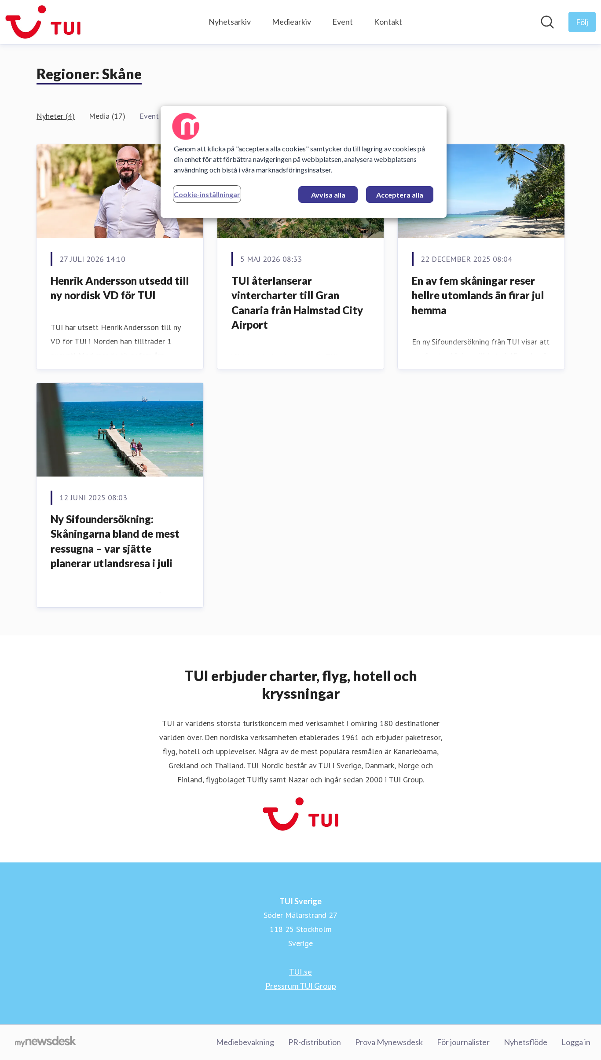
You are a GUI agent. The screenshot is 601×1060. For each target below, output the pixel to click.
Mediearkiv (291, 21)
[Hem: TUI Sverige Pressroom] (43, 22)
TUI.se (300, 971)
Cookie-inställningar (207, 194)
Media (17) (107, 116)
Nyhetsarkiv (230, 21)
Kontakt (388, 21)
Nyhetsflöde (525, 1042)
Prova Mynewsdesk (389, 1042)
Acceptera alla (399, 195)
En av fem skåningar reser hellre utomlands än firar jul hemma (478, 295)
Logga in (575, 1042)
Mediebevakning (245, 1042)
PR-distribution (314, 1042)
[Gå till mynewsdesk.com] (46, 1042)
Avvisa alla (328, 195)
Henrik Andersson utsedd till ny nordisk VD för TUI (120, 288)
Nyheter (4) (56, 116)
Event (342, 21)
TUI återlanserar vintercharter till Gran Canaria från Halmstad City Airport (297, 302)
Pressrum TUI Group (300, 985)
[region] (304, 162)
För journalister (463, 1042)
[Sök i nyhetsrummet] (547, 22)
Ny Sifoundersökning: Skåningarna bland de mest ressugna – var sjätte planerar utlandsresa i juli (115, 541)
